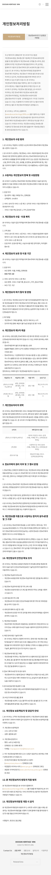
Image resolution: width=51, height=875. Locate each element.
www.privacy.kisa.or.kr (13, 763)
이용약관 (44, 851)
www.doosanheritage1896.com (18, 114)
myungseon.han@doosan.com (22, 749)
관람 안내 (27, 851)
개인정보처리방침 (14, 37)
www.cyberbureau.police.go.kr (31, 770)
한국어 (41, 4)
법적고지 (36, 851)
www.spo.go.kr (27, 767)
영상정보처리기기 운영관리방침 (37, 37)
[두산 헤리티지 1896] (11, 4)
